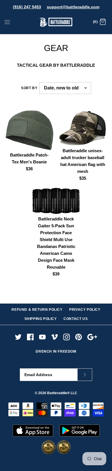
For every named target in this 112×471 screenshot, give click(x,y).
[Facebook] (30, 337)
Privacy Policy (84, 310)
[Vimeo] (54, 337)
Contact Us (75, 319)
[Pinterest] (78, 337)
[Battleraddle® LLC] (56, 22)
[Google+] (92, 337)
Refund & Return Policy (36, 310)
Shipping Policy (40, 319)
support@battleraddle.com (73, 7)
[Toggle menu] (7, 22)
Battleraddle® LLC (62, 393)
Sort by (29, 88)
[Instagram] (66, 337)
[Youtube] (42, 337)
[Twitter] (18, 337)
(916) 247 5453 (27, 7)
